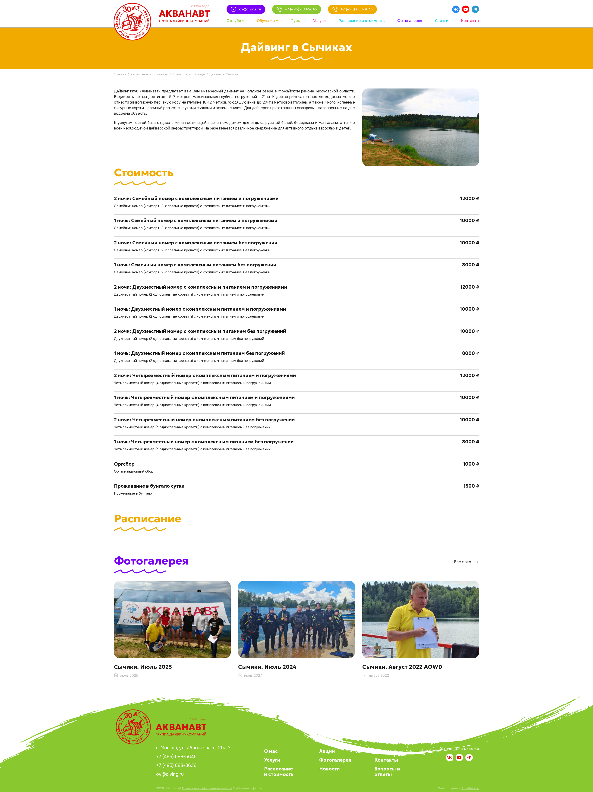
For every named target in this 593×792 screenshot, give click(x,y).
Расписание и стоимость (278, 771)
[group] (172, 629)
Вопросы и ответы (387, 771)
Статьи (382, 751)
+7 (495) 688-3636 (176, 765)
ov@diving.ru (170, 774)
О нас (271, 751)
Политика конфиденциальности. (207, 788)
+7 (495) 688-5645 (176, 757)
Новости (329, 769)
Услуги (272, 760)
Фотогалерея (335, 760)
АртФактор (470, 788)
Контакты (386, 760)
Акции (327, 751)
